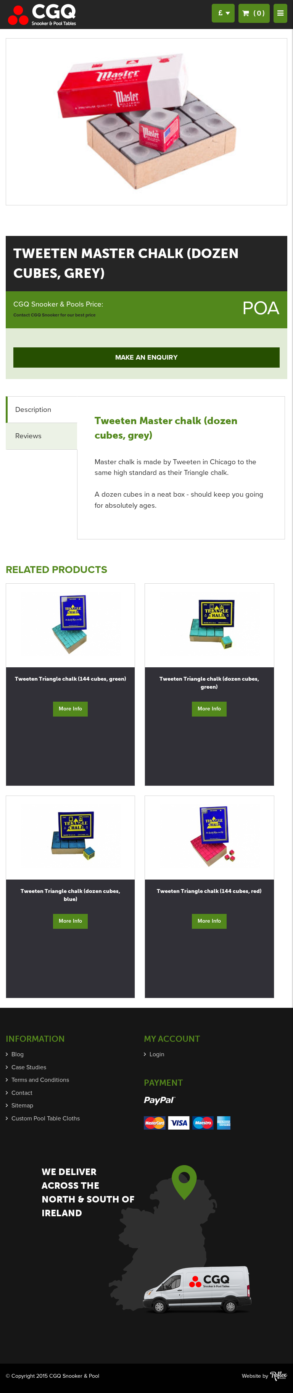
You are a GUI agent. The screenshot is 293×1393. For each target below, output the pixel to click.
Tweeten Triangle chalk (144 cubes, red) (209, 891)
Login (157, 1054)
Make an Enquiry (146, 357)
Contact (21, 1093)
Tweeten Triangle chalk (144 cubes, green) (70, 679)
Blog (17, 1054)
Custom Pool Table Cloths (45, 1118)
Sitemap (22, 1105)
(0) (258, 13)
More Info (70, 708)
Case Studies (28, 1067)
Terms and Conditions (40, 1080)
